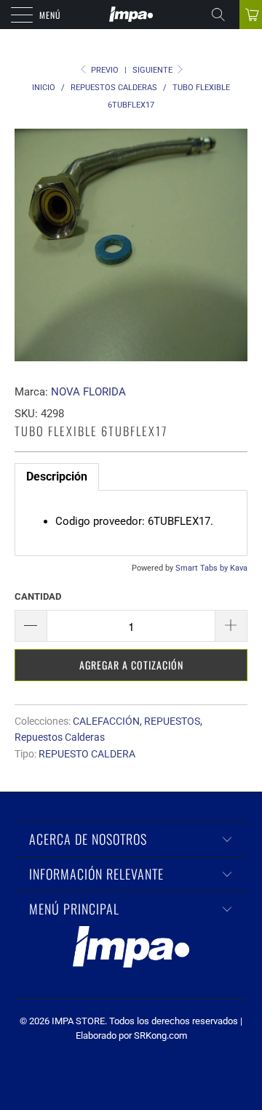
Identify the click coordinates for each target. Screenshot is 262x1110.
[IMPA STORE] (131, 14)
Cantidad (38, 596)
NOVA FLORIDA (88, 391)
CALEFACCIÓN (106, 721)
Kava (238, 568)
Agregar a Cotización (131, 664)
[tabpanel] (131, 523)
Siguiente (153, 70)
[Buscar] (223, 14)
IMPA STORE (78, 1021)
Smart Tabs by (202, 568)
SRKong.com (160, 1035)
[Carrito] (250, 14)
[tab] (57, 477)
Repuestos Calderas (60, 737)
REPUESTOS (172, 721)
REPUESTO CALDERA (87, 754)
